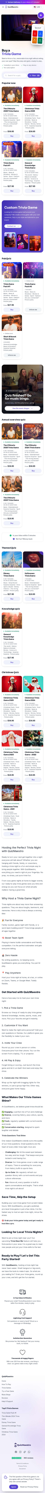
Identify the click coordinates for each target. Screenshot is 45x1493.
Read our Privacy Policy (29, 1487)
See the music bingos (21, 408)
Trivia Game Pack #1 (9, 1413)
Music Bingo (6, 1394)
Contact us (11, 226)
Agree (13, 1487)
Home (4, 1381)
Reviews (5, 1398)
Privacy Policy (22, 1466)
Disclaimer (22, 1468)
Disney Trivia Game (9, 1422)
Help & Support (7, 1401)
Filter (35, 75)
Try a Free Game (8, 1391)
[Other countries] (22, 1445)
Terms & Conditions (22, 1463)
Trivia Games (6, 1388)
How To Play (6, 1384)
